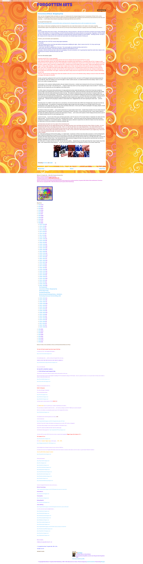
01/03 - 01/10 (42, 326)
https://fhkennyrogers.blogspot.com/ (43, 524)
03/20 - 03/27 (42, 307)
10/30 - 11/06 (42, 238)
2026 (39, 204)
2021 (39, 213)
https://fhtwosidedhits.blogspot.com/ (43, 379)
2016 (39, 222)
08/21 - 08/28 (42, 256)
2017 (39, 221)
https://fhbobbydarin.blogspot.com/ (43, 412)
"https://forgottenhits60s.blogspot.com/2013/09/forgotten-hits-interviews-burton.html (52, 489)
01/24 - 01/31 (42, 321)
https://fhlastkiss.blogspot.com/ (42, 478)
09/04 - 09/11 (42, 253)
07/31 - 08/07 (42, 262)
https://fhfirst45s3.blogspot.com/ (42, 399)
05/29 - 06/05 (42, 278)
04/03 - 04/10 (42, 303)
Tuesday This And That (44, 292)
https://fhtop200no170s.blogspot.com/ (43, 530)
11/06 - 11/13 (42, 237)
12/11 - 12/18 (42, 228)
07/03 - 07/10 (42, 269)
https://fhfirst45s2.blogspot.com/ (42, 396)
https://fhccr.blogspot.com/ (41, 462)
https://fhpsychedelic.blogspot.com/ (43, 460)
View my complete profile (78, 558)
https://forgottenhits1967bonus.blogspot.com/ (57, 429)
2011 (39, 336)
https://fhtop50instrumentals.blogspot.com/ (44, 471)
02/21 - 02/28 (42, 314)
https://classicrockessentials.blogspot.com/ (44, 353)
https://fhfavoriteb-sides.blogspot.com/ (43, 381)
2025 (39, 206)
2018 (39, 219)
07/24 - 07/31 (42, 264)
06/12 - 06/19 (42, 274)
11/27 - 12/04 (42, 231)
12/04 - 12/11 (42, 229)
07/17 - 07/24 (42, 265)
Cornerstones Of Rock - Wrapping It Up (48, 288)
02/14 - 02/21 (42, 316)
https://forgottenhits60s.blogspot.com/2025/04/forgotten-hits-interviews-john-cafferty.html (52, 506)
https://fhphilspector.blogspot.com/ (43, 519)
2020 (39, 215)
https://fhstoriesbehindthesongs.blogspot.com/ (45, 480)
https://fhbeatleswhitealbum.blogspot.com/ (44, 476)
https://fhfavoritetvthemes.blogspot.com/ (44, 467)
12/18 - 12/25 (42, 226)
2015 (39, 329)
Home (71, 168)
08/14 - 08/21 (42, 258)
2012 (39, 334)
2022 (39, 212)
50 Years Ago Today (43, 290)
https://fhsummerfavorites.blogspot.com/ (44, 454)
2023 (39, 210)
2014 (39, 331)
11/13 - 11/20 (42, 235)
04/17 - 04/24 (42, 299)
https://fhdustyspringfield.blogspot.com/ (44, 517)
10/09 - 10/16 (42, 244)
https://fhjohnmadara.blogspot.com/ (43, 535)
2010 (39, 338)
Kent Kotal (79, 552)
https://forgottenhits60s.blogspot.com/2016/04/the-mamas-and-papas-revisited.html (51, 526)
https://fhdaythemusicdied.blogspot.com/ (44, 515)
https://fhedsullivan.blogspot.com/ (43, 465)
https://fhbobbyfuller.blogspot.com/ (43, 513)
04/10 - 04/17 (42, 301)
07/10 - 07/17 (42, 267)
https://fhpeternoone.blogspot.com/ (43, 493)
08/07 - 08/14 (42, 260)
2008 (39, 341)
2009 (39, 340)
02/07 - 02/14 (42, 317)
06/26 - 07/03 (42, 271)
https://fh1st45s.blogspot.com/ (42, 394)
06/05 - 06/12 (42, 276)
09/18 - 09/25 (42, 249)
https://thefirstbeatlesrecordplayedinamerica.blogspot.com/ (47, 362)
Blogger (103, 561)
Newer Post (41, 168)
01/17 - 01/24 (42, 323)
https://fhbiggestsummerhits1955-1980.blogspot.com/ (46, 443)
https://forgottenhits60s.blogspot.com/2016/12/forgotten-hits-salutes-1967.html (50, 421)
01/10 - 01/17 (42, 325)
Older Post (102, 168)
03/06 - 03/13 (42, 310)
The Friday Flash (43, 287)
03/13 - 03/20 (42, 308)
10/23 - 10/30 (42, 240)
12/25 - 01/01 (42, 224)
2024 (39, 208)
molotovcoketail (91, 561)
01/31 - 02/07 (42, 319)
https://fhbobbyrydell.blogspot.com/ (43, 502)
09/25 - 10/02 (42, 247)
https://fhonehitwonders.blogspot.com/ (43, 473)
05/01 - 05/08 (42, 285)
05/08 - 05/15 (42, 283)
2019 (39, 217)
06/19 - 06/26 (42, 273)
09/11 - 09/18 (42, 251)
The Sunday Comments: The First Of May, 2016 (50, 295)
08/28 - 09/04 (42, 255)
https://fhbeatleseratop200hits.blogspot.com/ (44, 528)
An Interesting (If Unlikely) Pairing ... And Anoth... (51, 294)
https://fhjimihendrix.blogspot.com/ (43, 511)
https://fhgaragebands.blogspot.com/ (43, 469)
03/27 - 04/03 (42, 305)
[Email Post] (55, 162)
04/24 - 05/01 (42, 298)
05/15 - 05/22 (42, 282)
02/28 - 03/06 (42, 312)
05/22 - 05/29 (42, 280)
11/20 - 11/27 (42, 233)
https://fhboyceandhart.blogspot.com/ (43, 522)
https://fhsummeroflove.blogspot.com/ (43, 438)
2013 (39, 332)
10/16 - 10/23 (42, 242)
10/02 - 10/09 (42, 246)
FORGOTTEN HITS (54, 5)
